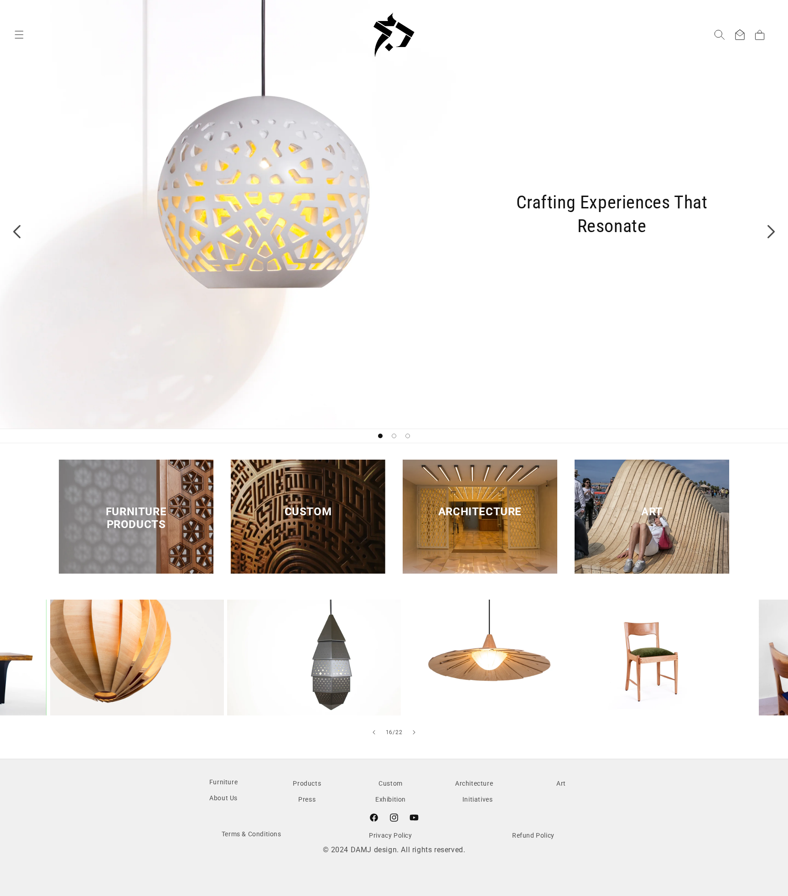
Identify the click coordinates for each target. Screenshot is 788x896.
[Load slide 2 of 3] (394, 436)
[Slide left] (374, 732)
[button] (19, 35)
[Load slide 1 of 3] (380, 436)
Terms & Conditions (251, 834)
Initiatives (477, 799)
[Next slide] (771, 232)
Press (307, 799)
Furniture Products (136, 518)
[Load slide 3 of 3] (408, 436)
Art (652, 511)
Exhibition (390, 799)
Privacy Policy (390, 835)
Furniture (223, 782)
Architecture (480, 511)
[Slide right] (414, 732)
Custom (308, 511)
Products (307, 783)
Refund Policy (533, 835)
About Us (223, 798)
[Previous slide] (17, 232)
